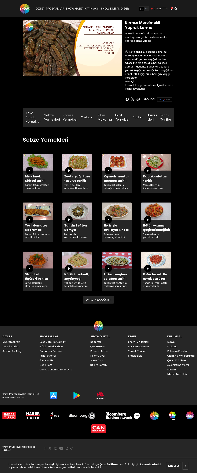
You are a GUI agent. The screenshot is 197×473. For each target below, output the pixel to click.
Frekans (172, 346)
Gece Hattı (46, 360)
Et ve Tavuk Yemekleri (33, 117)
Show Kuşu (96, 360)
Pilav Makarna (105, 117)
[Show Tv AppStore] (53, 395)
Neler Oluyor (97, 356)
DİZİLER (40, 8)
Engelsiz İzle (135, 356)
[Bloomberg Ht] (82, 415)
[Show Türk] (172, 415)
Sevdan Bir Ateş (11, 351)
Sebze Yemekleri (52, 117)
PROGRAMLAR (55, 8)
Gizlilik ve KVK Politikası (181, 356)
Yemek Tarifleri (137, 351)
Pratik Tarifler (165, 117)
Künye (171, 342)
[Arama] (175, 8)
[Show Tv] (25, 9)
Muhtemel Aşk (11, 342)
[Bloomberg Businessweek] (123, 415)
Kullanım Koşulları (177, 351)
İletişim (171, 369)
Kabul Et (173, 466)
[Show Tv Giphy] (67, 448)
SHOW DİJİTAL (110, 8)
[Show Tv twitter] (132, 99)
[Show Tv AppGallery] (100, 395)
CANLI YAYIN (161, 8)
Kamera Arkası (99, 351)
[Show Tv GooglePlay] (77, 395)
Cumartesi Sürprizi (51, 351)
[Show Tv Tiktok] (71, 448)
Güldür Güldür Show (51, 346)
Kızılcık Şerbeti (11, 346)
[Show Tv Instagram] (55, 448)
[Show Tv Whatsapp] (138, 99)
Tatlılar (138, 117)
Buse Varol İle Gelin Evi (53, 342)
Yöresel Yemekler (70, 117)
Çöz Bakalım (97, 346)
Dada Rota (46, 365)
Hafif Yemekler (122, 117)
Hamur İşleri (152, 117)
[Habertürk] (9, 415)
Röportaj (95, 342)
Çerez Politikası (108, 464)
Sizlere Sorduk (98, 365)
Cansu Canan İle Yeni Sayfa (56, 369)
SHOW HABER (74, 8)
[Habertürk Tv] (33, 415)
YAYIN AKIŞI (92, 8)
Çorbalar (88, 117)
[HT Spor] (54, 415)
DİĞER (125, 8)
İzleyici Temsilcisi (177, 374)
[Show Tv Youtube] (61, 448)
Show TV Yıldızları (138, 342)
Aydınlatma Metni (150, 464)
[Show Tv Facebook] (45, 448)
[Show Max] (190, 415)
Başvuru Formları (138, 346)
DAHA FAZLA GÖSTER (98, 300)
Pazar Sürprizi (48, 356)
